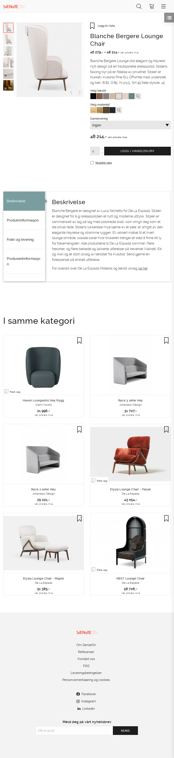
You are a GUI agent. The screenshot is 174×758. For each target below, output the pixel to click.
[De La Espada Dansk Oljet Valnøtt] (106, 110)
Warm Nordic (43, 404)
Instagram (88, 701)
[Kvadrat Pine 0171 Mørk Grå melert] (106, 96)
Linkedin (88, 709)
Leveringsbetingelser (86, 673)
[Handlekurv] (151, 6)
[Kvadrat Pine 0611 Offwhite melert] (119, 96)
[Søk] (139, 6)
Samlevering (122, 142)
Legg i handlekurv (137, 151)
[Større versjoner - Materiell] (119, 110)
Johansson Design (130, 404)
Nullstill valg (103, 162)
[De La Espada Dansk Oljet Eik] (100, 110)
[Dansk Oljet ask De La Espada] (93, 110)
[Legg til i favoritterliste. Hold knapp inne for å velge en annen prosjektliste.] (79, 340)
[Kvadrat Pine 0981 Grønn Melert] (131, 96)
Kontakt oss (86, 659)
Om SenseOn (86, 645)
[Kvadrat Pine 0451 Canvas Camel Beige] (112, 96)
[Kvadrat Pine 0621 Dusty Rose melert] (125, 96)
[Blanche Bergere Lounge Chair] (49, 60)
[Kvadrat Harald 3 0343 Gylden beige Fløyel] (100, 96)
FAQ (86, 666)
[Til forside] (13, 6)
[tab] (24, 201)
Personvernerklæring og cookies (86, 680)
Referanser (86, 652)
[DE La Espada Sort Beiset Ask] (112, 110)
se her (143, 268)
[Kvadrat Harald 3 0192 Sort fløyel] (93, 96)
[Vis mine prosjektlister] (169, 17)
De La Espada (130, 493)
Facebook (88, 694)
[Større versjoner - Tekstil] (138, 96)
